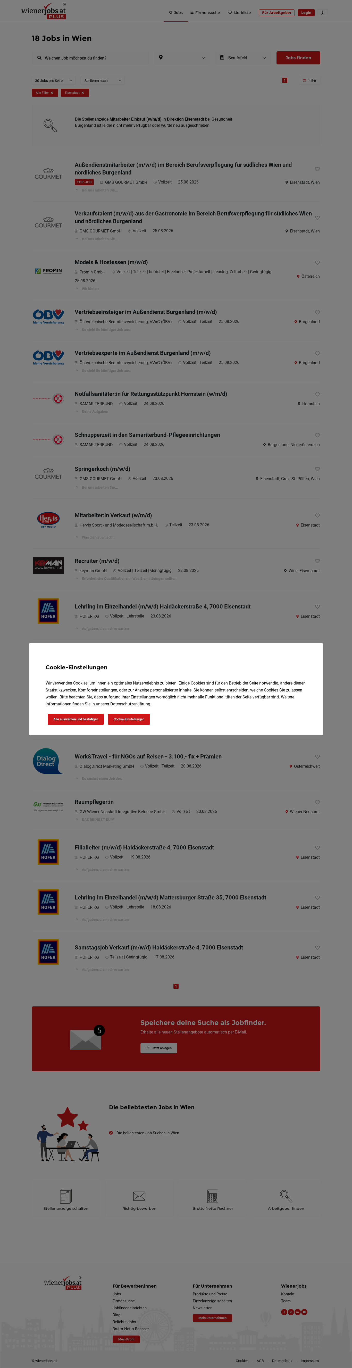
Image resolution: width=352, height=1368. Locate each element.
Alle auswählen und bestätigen (75, 719)
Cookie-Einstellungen (129, 719)
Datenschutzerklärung (130, 704)
